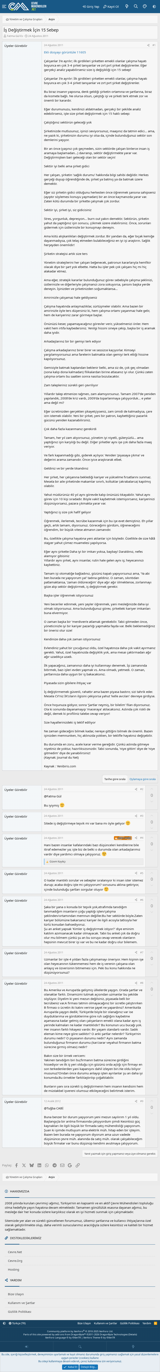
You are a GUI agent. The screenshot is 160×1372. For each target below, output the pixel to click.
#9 (141, 1101)
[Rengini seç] (144, 6)
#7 (141, 952)
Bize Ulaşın (16, 1294)
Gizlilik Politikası (19, 1311)
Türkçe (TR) (18, 1323)
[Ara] (135, 6)
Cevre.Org (15, 1261)
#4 (141, 838)
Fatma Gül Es (15, 36)
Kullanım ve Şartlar (21, 1303)
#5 (141, 873)
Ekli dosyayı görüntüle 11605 (65, 52)
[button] (154, 6)
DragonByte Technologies (114, 1334)
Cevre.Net (15, 1252)
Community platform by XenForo (80, 1331)
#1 (154, 45)
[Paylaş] (148, 45)
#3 (141, 816)
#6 (141, 900)
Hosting (13, 1269)
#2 (141, 789)
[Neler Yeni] (126, 6)
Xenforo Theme (99, 1337)
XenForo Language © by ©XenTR (63, 1337)
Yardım (146, 1323)
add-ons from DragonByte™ (70, 1334)
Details (132, 1334)
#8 (141, 983)
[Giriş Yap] (26, 1347)
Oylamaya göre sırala (143, 779)
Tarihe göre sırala (114, 779)
